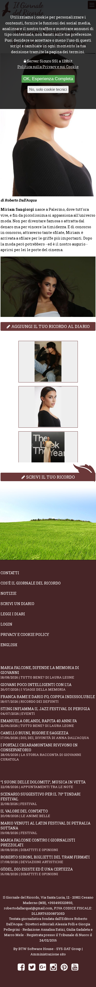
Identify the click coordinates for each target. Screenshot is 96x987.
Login (6, 624)
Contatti (10, 572)
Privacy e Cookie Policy (25, 634)
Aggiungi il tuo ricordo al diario (50, 326)
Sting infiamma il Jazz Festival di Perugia (45, 711)
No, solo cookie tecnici (48, 89)
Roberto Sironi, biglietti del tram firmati (45, 859)
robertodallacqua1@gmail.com (28, 908)
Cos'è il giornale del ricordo (31, 583)
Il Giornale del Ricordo (21, 897)
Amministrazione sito (48, 954)
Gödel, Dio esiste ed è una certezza (37, 871)
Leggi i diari (13, 613)
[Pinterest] (64, 966)
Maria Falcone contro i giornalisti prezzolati (38, 845)
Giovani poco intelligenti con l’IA (36, 687)
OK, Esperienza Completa (48, 78)
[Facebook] (21, 966)
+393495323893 (60, 902)
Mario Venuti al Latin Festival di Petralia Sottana (45, 828)
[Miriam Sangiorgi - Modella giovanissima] (48, 361)
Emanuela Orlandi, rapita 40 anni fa (39, 723)
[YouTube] (74, 966)
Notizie (8, 593)
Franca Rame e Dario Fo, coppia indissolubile (48, 699)
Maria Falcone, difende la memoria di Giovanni (40, 672)
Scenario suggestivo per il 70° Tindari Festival (41, 799)
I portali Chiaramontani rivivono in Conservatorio (41, 752)
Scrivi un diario (17, 603)
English (9, 644)
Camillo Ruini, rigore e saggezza (45, 735)
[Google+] (42, 966)
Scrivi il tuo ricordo (50, 477)
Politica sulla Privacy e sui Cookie (48, 66)
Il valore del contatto (25, 813)
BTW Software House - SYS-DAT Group (49, 948)
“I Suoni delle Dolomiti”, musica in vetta (43, 784)
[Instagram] (53, 966)
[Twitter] (31, 966)
